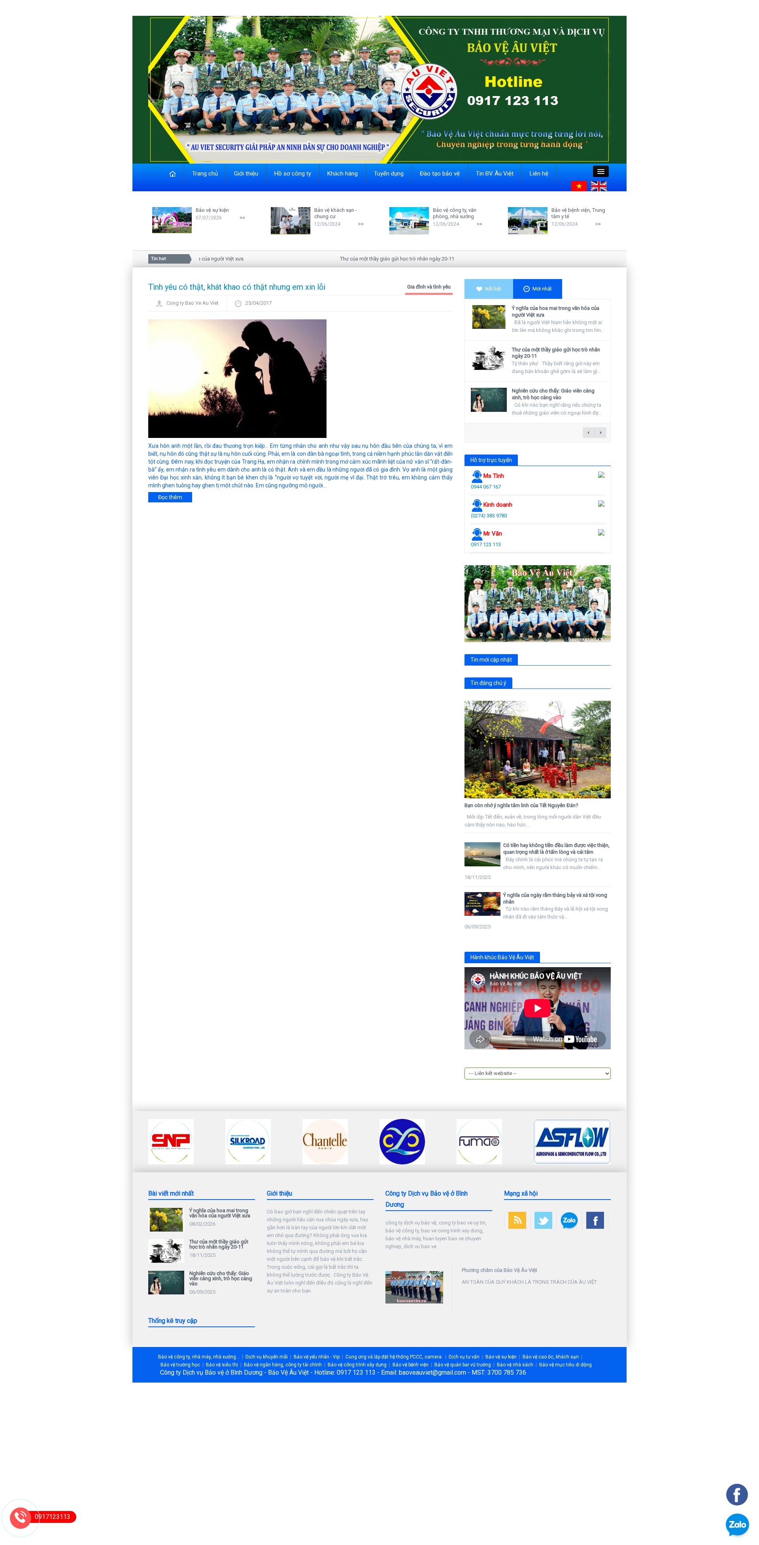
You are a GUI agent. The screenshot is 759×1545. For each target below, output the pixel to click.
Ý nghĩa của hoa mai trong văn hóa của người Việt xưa (219, 1213)
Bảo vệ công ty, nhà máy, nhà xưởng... (199, 1357)
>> (242, 218)
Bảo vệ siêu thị (222, 1365)
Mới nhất (542, 289)
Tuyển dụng (389, 173)
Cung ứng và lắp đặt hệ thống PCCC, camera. (394, 1357)
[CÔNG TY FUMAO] (479, 1141)
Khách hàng (342, 173)
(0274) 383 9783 (489, 516)
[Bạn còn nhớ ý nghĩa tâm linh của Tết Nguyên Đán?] (537, 749)
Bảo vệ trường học (180, 1365)
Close (154, 167)
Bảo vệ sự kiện (212, 210)
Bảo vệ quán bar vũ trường (462, 1365)
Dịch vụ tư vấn (464, 1357)
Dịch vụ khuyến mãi (266, 1357)
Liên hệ (539, 173)
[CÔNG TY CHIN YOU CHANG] (402, 1141)
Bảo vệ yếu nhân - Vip (317, 1357)
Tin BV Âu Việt (495, 173)
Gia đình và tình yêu (429, 287)
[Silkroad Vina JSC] (248, 1141)
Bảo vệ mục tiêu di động (565, 1365)
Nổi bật (493, 289)
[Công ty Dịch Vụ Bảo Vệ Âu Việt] (379, 89)
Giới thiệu (246, 173)
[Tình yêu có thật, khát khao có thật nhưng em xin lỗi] (237, 378)
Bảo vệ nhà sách (515, 1365)
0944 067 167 (486, 487)
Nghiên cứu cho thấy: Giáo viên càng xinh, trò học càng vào (553, 394)
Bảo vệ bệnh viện (411, 1365)
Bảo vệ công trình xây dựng (357, 1365)
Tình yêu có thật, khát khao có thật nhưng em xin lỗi (236, 287)
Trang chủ (205, 173)
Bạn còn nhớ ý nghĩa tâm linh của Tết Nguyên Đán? (521, 805)
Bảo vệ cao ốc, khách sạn (551, 1357)
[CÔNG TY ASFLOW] (572, 1141)
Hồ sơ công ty (292, 173)
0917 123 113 (486, 544)
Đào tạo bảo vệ (440, 173)
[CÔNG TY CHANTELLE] (325, 1141)
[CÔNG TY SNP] (171, 1141)
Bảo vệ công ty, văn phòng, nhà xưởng (454, 213)
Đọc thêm (170, 497)
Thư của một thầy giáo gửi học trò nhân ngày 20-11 (371, 259)
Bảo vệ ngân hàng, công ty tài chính (283, 1365)
